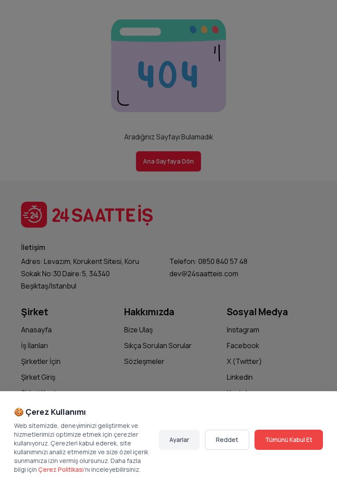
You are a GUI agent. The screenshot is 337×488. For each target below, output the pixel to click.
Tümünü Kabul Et (288, 439)
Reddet (227, 439)
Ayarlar (179, 439)
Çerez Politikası (61, 469)
